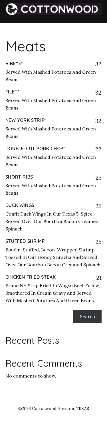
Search (87, 316)
